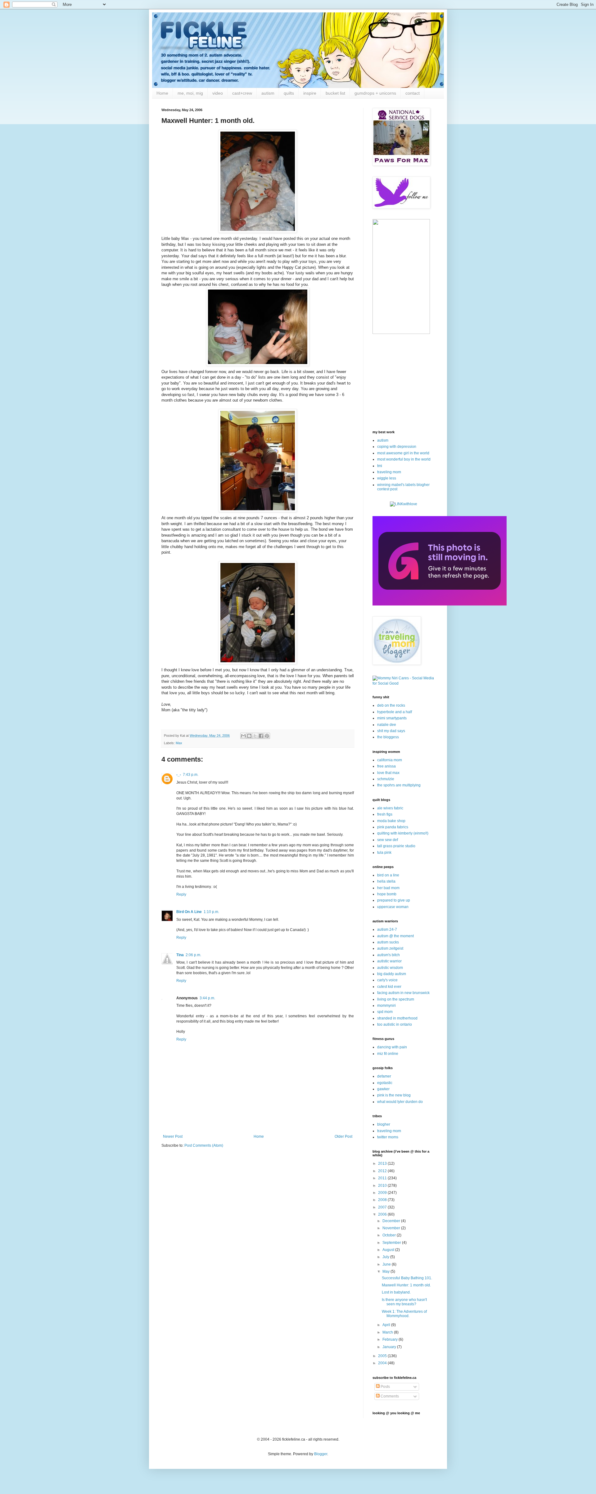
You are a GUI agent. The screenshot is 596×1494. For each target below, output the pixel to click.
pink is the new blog (394, 1095)
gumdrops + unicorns (375, 93)
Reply (181, 894)
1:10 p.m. (211, 912)
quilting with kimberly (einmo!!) (402, 833)
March (388, 1332)
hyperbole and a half (394, 712)
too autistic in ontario (394, 1024)
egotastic (384, 1083)
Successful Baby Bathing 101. (407, 1278)
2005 (383, 1356)
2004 (383, 1363)
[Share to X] (255, 736)
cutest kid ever (389, 986)
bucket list (335, 93)
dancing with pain (392, 1047)
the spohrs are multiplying (399, 785)
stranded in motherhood (397, 1018)
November (391, 1228)
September (392, 1242)
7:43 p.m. (190, 774)
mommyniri (386, 1005)
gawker (383, 1089)
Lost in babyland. (396, 1292)
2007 (383, 1207)
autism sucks (388, 942)
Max (179, 743)
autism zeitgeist (390, 948)
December (391, 1221)
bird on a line (388, 875)
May (386, 1271)
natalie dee (386, 724)
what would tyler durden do (400, 1102)
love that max (388, 773)
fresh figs (384, 814)
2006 (383, 1214)
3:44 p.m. (207, 998)
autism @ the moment (395, 936)
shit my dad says (391, 731)
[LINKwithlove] (403, 504)
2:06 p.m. (193, 955)
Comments (389, 1396)
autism (267, 93)
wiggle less (386, 478)
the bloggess (388, 737)
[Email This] (243, 736)
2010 (383, 1185)
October (389, 1235)
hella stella (386, 881)
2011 (383, 1178)
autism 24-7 (387, 929)
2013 (383, 1163)
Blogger (320, 1454)
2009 (383, 1192)
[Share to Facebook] (261, 736)
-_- (178, 774)
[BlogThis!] (249, 736)
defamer (384, 1076)
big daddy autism (391, 974)
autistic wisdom (390, 967)
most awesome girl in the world (403, 453)
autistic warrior (389, 961)
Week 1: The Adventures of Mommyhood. (404, 1313)
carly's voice (387, 980)
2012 (383, 1171)
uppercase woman (393, 907)
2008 (383, 1200)
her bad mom (388, 888)
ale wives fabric (390, 808)
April (386, 1325)
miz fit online (387, 1053)
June (387, 1264)
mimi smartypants (392, 718)
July (386, 1257)
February (390, 1339)
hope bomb (386, 894)
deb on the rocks (391, 705)
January (389, 1347)
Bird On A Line (189, 912)
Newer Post (173, 1136)
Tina (180, 955)
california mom (389, 760)
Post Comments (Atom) (203, 1145)
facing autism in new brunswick (403, 993)
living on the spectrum (395, 999)
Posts (385, 1386)
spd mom (385, 1012)
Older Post (343, 1136)
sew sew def (387, 840)
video (217, 93)
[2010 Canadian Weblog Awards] (439, 604)
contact (412, 93)
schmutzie (385, 779)
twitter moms (387, 1137)
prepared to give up (393, 900)
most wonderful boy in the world (404, 459)
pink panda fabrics (392, 827)
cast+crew (242, 93)
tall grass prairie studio (396, 846)
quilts (289, 93)
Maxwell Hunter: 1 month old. (406, 1285)
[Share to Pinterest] (267, 736)
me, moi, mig (190, 93)
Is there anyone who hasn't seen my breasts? (404, 1302)
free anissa (386, 766)
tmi (379, 466)
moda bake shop (391, 821)
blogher (383, 1124)
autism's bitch (388, 955)
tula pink (384, 852)
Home (162, 93)
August (388, 1250)
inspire (309, 93)
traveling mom (389, 472)
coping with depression (396, 446)
